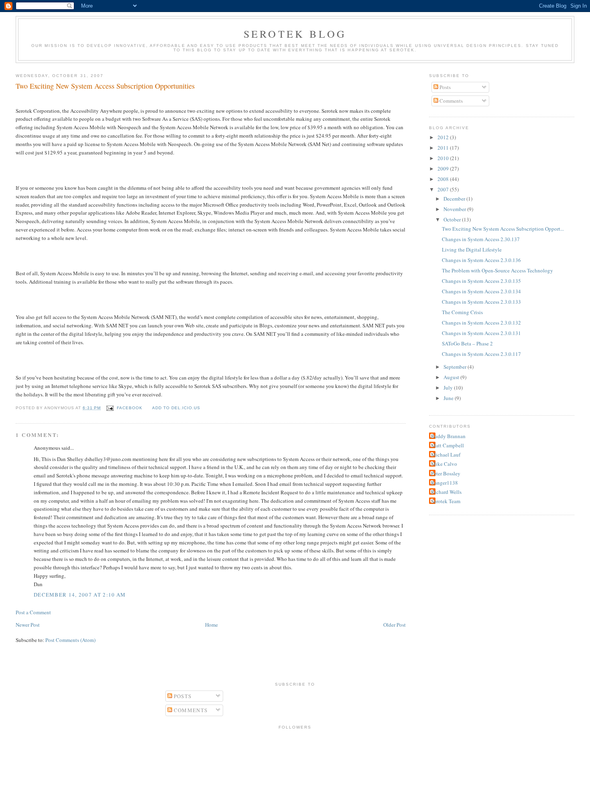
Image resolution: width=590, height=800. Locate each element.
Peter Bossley (445, 473)
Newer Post (28, 624)
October (453, 219)
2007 (443, 189)
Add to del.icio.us (176, 408)
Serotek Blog (295, 34)
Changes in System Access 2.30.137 (481, 239)
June (449, 398)
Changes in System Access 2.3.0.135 (481, 280)
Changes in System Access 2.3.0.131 (481, 333)
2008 (443, 179)
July (449, 387)
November (455, 209)
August (452, 377)
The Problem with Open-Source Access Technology (497, 270)
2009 (443, 168)
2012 (443, 137)
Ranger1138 (444, 482)
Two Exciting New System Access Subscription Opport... (503, 228)
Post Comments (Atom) (70, 640)
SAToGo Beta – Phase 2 (467, 343)
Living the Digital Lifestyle (472, 249)
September (456, 366)
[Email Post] (109, 408)
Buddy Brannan (448, 436)
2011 (443, 147)
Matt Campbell (447, 445)
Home (211, 624)
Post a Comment (33, 612)
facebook (129, 408)
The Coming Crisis (462, 312)
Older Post (394, 624)
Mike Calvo (444, 463)
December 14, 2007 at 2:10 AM (80, 594)
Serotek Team (445, 501)
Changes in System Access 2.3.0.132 (481, 322)
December (455, 198)
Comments (450, 100)
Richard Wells (446, 491)
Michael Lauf (445, 454)
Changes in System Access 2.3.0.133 (481, 301)
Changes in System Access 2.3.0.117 (481, 353)
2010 (443, 158)
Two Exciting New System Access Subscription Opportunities (105, 86)
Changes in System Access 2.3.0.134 (481, 291)
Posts (444, 87)
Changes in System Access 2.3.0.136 (481, 260)
